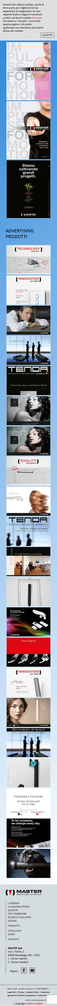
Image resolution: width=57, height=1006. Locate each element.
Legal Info (11, 992)
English (39, 1003)
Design (12, 920)
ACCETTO (47, 35)
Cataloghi (14, 930)
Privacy (21, 992)
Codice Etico (43, 995)
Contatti (13, 939)
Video (11, 934)
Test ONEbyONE (17, 913)
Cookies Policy (32, 992)
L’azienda (13, 903)
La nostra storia (18, 906)
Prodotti (14, 925)
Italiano (30, 1003)
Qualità (13, 910)
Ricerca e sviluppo (19, 917)
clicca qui (37, 17)
